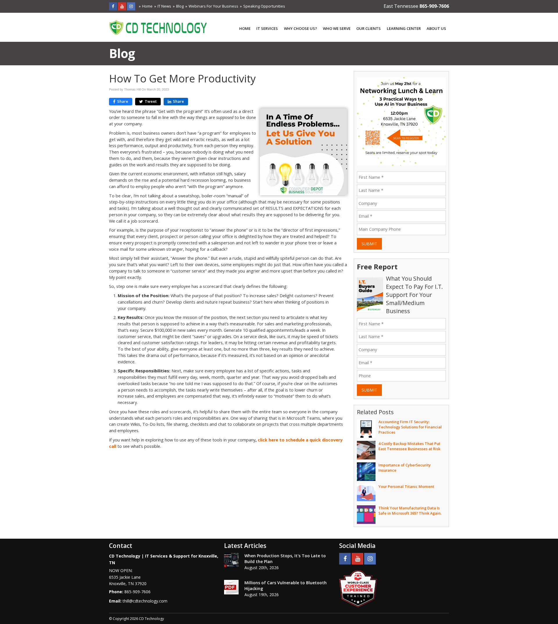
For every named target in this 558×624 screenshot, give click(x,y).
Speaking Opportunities (264, 6)
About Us (436, 28)
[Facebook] (113, 6)
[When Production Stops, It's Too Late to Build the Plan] (231, 560)
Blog (180, 6)
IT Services (267, 28)
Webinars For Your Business (213, 6)
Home (147, 6)
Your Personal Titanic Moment (406, 486)
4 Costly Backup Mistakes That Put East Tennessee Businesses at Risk (409, 446)
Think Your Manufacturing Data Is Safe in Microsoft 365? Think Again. (409, 510)
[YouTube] (122, 6)
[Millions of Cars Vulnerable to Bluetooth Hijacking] (231, 587)
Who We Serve (336, 28)
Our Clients (368, 28)
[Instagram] (131, 6)
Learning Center (404, 28)
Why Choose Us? (300, 28)
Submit (369, 243)
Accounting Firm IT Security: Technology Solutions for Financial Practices (410, 427)
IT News (164, 6)
